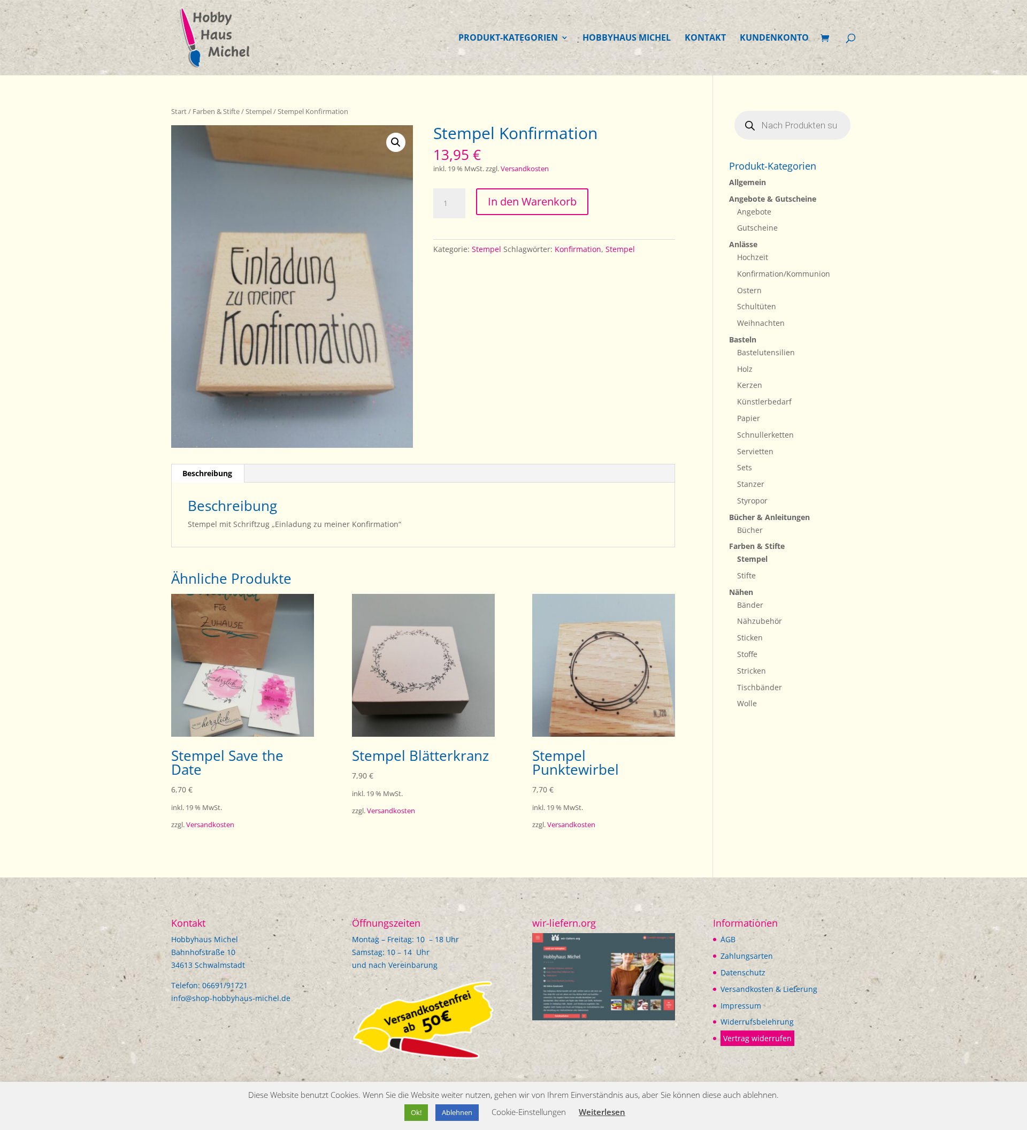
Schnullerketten (765, 435)
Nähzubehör (759, 621)
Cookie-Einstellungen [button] (529, 1111)
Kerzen (749, 385)
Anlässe (743, 244)
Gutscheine (757, 228)
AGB (728, 939)
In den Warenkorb (532, 201)
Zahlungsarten (747, 956)
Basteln (742, 339)
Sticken (750, 637)
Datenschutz (743, 972)
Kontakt (705, 38)
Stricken (751, 671)
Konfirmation (578, 249)
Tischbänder (759, 687)
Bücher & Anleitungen (769, 517)
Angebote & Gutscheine (772, 199)
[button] (395, 142)
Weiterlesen (602, 1111)
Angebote (754, 212)
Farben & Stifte (216, 111)
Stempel (259, 111)
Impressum (741, 1006)
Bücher (750, 530)
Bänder (750, 605)
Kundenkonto (774, 38)
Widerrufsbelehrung (757, 1022)
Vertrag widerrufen (757, 1038)
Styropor (752, 500)
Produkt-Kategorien (508, 38)
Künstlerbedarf (764, 401)
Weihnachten (761, 323)
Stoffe (747, 654)
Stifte (746, 575)
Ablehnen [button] (457, 1112)
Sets (744, 467)
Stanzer (750, 484)
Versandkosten (525, 168)
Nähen (741, 592)
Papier (748, 418)
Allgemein (747, 182)
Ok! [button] (416, 1112)
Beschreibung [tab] (207, 473)
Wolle (747, 703)
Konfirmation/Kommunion (783, 274)
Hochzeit (752, 257)
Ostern (749, 290)
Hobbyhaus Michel (627, 38)
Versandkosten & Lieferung (769, 989)
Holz (745, 369)
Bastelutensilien (766, 352)
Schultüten (756, 306)
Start (179, 111)
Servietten (755, 451)
